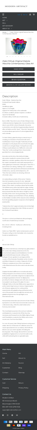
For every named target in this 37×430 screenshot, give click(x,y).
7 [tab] (24, 56)
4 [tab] (16, 56)
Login (19, 14)
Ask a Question (19, 80)
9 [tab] (30, 56)
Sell (4, 23)
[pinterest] (12, 415)
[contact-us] (17, 415)
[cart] (34, 14)
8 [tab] (27, 56)
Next (33, 46)
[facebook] (3, 415)
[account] (30, 14)
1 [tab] (7, 56)
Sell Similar (18, 74)
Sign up (25, 14)
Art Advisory (7, 26)
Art (3, 20)
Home (4, 17)
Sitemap (21, 372)
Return (21, 383)
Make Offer (18, 69)
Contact (5, 372)
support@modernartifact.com (11, 410)
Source (21, 363)
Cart (3, 383)
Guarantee (6, 368)
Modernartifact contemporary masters (18, 6)
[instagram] (7, 415)
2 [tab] (10, 56)
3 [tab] (13, 56)
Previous (4, 46)
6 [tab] (21, 56)
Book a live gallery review (19, 85)
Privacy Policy (23, 388)
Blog (20, 368)
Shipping (5, 388)
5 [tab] (18, 56)
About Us (6, 28)
